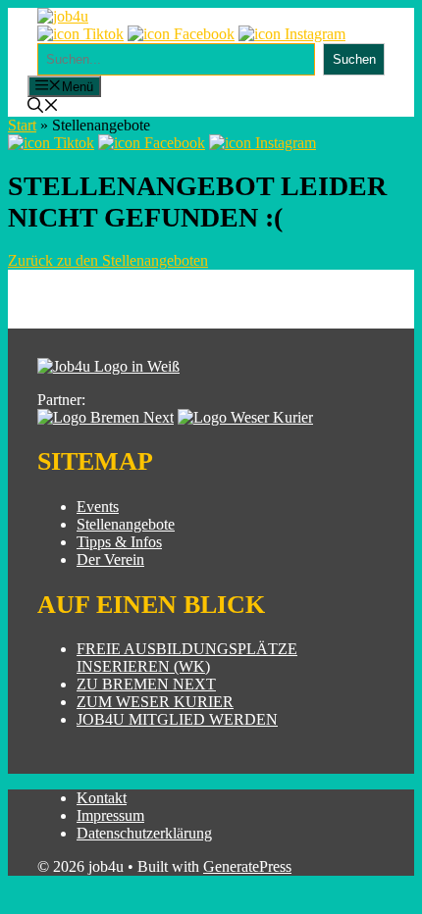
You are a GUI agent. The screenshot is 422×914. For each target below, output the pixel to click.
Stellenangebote (126, 524)
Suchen (354, 59)
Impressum (110, 815)
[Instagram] (291, 33)
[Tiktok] (80, 33)
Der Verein (110, 559)
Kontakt (102, 797)
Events (98, 506)
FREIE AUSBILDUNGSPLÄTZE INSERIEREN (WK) (187, 657)
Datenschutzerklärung (144, 833)
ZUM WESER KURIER (155, 701)
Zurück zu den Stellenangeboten (108, 260)
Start (22, 125)
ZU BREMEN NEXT (146, 684)
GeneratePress (247, 866)
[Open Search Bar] (43, 107)
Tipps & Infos (119, 541)
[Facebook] (181, 33)
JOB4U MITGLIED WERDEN (177, 719)
